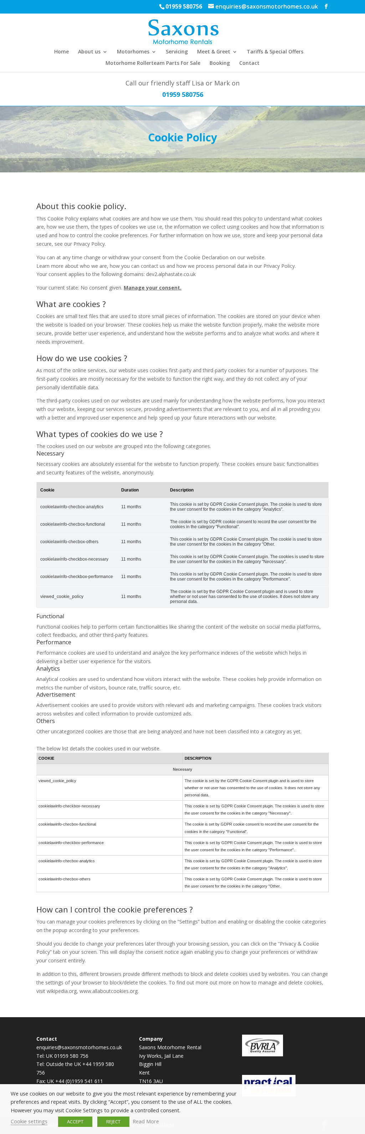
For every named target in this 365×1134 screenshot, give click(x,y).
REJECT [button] (113, 1121)
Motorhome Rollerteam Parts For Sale (153, 63)
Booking (220, 63)
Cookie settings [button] (29, 1121)
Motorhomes (133, 52)
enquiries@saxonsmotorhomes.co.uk (79, 1047)
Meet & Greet (213, 52)
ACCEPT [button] (75, 1121)
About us (89, 52)
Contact (249, 63)
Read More (146, 1121)
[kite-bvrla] (262, 1054)
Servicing (177, 52)
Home (61, 52)
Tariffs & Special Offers (275, 52)
